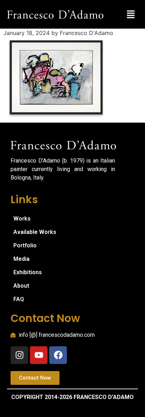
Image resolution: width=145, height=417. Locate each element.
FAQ (18, 299)
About (21, 285)
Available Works (34, 232)
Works (22, 218)
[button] (131, 14)
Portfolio (25, 245)
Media (21, 259)
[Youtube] (39, 355)
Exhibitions (27, 272)
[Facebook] (58, 355)
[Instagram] (19, 355)
